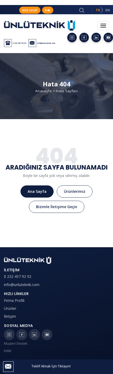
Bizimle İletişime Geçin (56, 206)
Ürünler (10, 308)
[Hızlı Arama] (81, 10)
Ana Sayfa (37, 191)
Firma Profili (14, 300)
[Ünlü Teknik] (39, 28)
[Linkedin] (96, 37)
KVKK (7, 351)
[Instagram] (72, 37)
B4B (47, 10)
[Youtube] (108, 37)
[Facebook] (84, 37)
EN (107, 10)
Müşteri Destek (15, 343)
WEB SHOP (30, 10)
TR (98, 10)
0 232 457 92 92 (17, 276)
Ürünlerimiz (74, 191)
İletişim (10, 316)
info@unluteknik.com (21, 284)
